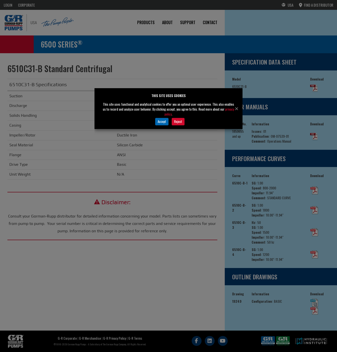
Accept (162, 121)
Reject (178, 121)
